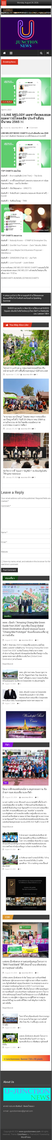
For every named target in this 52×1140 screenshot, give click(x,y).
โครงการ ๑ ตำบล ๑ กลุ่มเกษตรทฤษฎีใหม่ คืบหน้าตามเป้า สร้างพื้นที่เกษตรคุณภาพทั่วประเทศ (25, 369)
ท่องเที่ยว (7, 616)
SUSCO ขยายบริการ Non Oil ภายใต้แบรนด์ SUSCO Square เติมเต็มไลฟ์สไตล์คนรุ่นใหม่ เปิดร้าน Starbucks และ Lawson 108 (26, 311)
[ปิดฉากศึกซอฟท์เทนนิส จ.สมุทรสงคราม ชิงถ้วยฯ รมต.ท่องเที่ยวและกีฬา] (26, 767)
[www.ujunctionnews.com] (26, 33)
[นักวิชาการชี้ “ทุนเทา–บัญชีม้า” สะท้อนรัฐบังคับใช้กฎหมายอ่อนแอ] (26, 450)
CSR (5, 955)
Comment (6, 506)
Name (4, 532)
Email (4, 542)
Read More (7, 664)
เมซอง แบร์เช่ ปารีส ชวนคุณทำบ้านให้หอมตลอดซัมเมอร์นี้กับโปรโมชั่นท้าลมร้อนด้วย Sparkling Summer (23, 298)
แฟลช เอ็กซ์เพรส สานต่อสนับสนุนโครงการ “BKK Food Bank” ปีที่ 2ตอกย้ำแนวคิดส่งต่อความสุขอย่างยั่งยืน (25, 964)
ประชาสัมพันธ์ (7, 102)
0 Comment (33, 128)
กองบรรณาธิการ (28, 375)
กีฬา (5, 783)
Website (4, 552)
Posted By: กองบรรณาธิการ (13, 128)
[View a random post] (48, 53)
